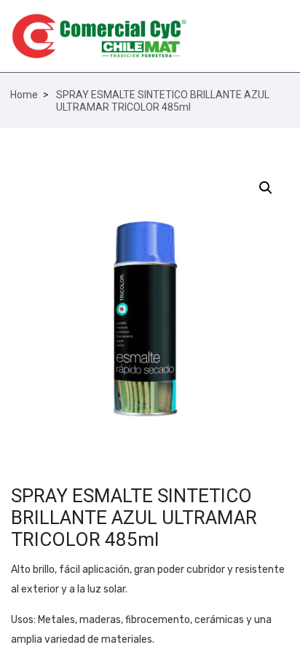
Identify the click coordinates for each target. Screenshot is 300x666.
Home (24, 94)
